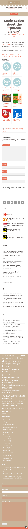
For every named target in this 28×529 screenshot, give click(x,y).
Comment (5, 145)
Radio (5, 443)
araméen (21, 355)
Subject (4, 495)
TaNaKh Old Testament (13, 396)
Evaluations (6, 429)
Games (6, 437)
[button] (26, 527)
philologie (6, 380)
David (3, 363)
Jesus (7, 403)
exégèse (8, 364)
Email (4, 171)
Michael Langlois (14, 8)
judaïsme (6, 374)
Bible (14, 128)
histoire (6, 366)
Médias (5, 435)
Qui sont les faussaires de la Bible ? (12, 293)
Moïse (17, 375)
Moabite (13, 375)
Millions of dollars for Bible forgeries (16, 213)
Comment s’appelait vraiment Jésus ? (13, 295)
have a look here (17, 473)
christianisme (8, 361)
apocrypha (6, 401)
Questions (6, 458)
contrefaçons (19, 361)
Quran (8, 405)
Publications (6, 453)
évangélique (4, 413)
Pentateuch (4, 405)
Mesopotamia (20, 403)
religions (15, 129)
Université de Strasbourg (18, 399)
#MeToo (4, 355)
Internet (6, 439)
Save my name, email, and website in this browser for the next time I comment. (13, 188)
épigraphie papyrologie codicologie (13, 409)
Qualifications (7, 455)
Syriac (13, 393)
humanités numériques (11, 369)
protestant (15, 380)
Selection (6, 420)
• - (12, 257)
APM (13, 355)
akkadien (9, 355)
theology (6, 399)
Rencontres (6, 460)
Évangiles (13, 405)
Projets (5, 450)
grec (18, 364)
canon (21, 358)
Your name (5, 484)
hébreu (5, 372)
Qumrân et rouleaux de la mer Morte (13, 386)
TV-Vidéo (6, 445)
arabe (16, 355)
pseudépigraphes (8, 382)
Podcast (5, 448)
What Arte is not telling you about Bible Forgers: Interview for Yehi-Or (13, 320)
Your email (5, 489)
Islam (15, 372)
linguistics (13, 403)
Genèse (16, 128)
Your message (6, 501)
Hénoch (11, 372)
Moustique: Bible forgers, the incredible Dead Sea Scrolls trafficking (14, 231)
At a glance (7, 422)
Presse (7, 128)
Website (4, 178)
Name (4, 164)
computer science (17, 401)
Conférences (7, 424)
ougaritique (22, 377)
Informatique (7, 432)
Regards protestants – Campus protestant (10, 390)
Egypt (3, 403)
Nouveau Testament (10, 377)
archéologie (7, 358)
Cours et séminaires (9, 427)
